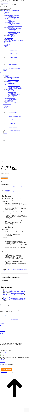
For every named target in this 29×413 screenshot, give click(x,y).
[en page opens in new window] (0, 5)
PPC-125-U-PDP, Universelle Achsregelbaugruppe (14, 299)
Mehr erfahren (3, 359)
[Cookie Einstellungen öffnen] (10, 412)
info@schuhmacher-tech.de (9, 352)
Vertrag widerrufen (6, 369)
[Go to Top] (14, 402)
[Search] (13, 4)
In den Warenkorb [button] (7, 297)
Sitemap (1, 333)
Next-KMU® (4, 372)
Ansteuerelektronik (10, 186)
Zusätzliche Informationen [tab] (10, 191)
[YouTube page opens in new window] (1, 5)
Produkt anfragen (4, 178)
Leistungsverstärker (19, 186)
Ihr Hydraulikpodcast (14, 319)
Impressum (2, 331)
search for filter (4, 3)
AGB (1, 325)
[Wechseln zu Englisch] (5, 69)
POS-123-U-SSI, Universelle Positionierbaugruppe (14, 291)
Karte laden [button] (2, 362)
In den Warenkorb (4, 184)
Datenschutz (2, 323)
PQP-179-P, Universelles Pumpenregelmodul (13, 294)
